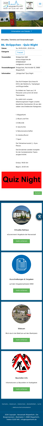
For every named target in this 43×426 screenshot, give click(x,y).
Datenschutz (21, 404)
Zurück (37, 193)
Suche (39, 404)
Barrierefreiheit (31, 404)
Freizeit (20, 52)
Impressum (12, 404)
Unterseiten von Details (20, 31)
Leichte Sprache (29, 6)
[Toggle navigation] (40, 4)
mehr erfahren (21, 241)
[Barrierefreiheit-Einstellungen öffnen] (39, 216)
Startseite (5, 404)
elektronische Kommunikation (22, 407)
